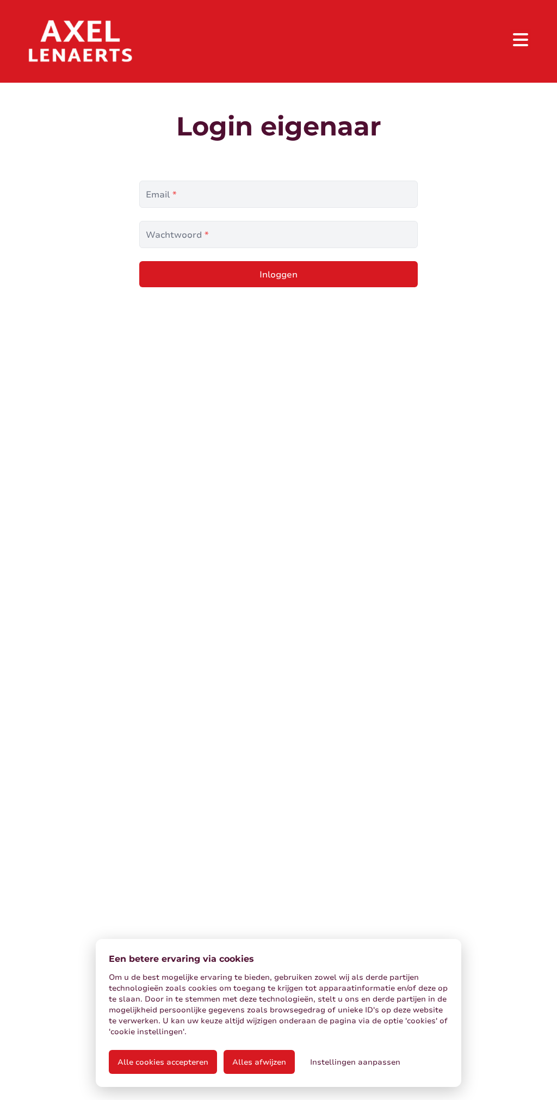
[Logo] (80, 41)
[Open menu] (520, 39)
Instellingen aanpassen (355, 1061)
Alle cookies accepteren (162, 1061)
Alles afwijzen (259, 1061)
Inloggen (278, 274)
